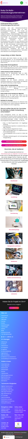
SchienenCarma (18, 434)
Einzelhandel (14, 181)
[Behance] (10, 336)
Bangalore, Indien (7, 407)
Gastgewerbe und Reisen (14, 246)
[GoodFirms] (3, 336)
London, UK (4, 423)
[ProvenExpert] (8, 336)
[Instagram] (12, 336)
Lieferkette (14, 294)
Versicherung (14, 213)
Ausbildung (14, 197)
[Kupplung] (1, 336)
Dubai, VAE (4, 415)
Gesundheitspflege (14, 229)
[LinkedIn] (7, 336)
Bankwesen (14, 261)
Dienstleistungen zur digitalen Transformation (14, 154)
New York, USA (19, 415)
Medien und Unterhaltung (14, 277)
